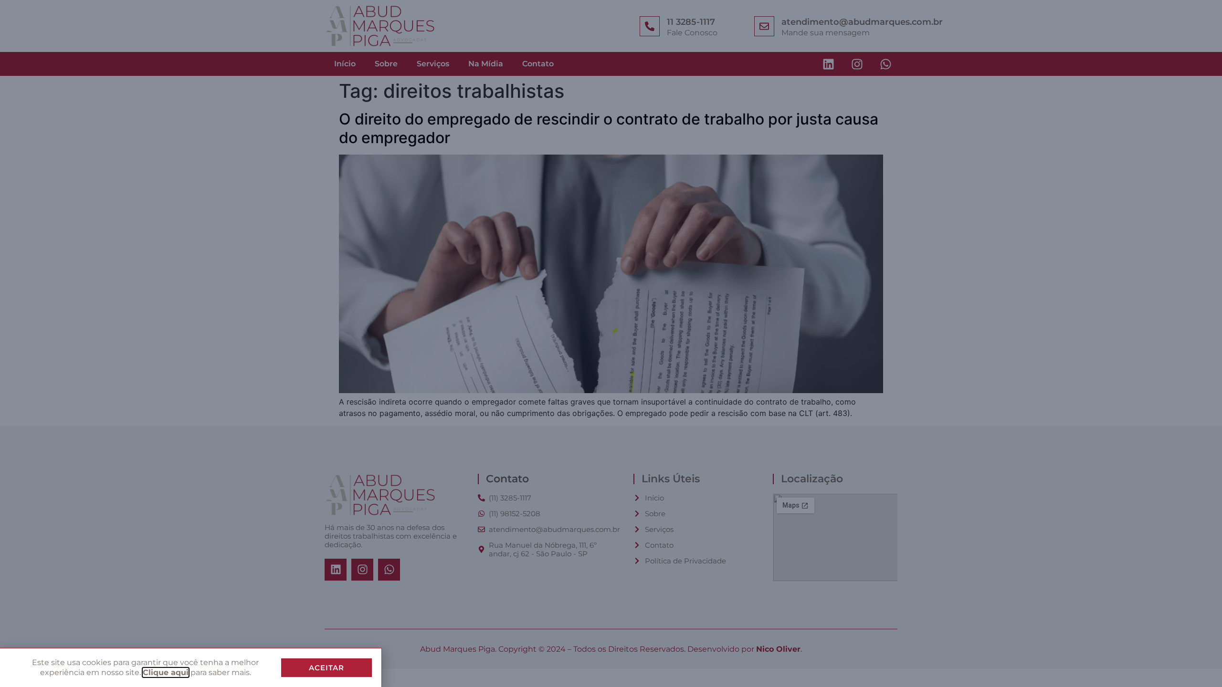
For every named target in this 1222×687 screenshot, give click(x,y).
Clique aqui (166, 672)
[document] (611, 343)
